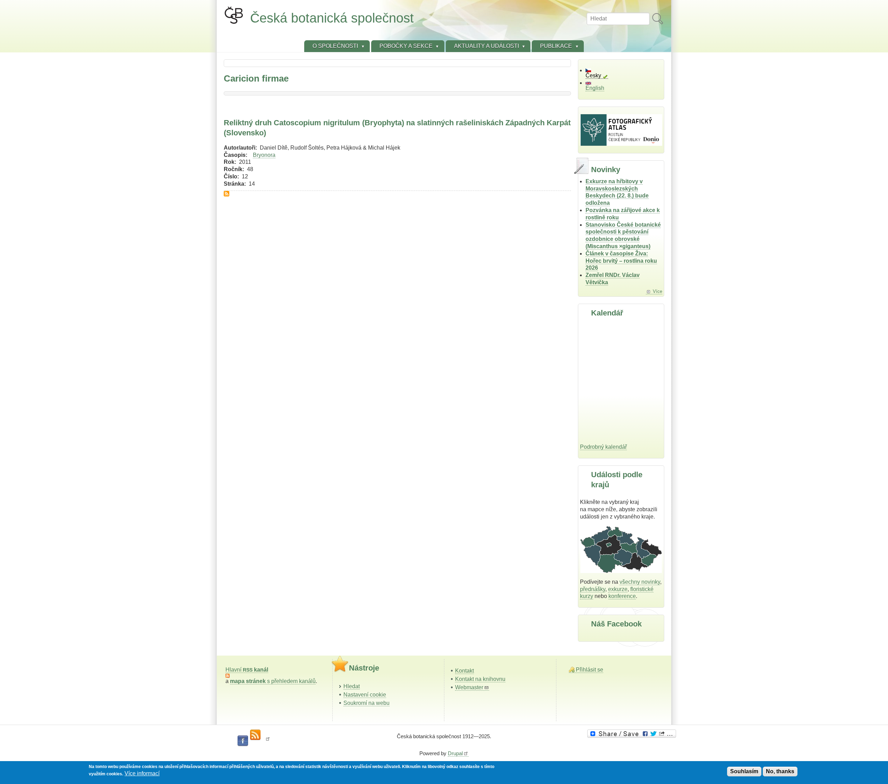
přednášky (592, 589)
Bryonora (264, 155)
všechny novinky (640, 582)
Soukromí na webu (366, 703)
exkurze (617, 589)
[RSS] (255, 735)
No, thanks (780, 771)
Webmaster (469, 687)
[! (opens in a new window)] (267, 741)
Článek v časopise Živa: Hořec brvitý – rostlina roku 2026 (621, 261)
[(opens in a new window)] (632, 734)
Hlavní (246, 670)
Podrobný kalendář (603, 447)
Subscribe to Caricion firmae (226, 193)
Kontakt (464, 671)
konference (622, 596)
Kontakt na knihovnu (480, 679)
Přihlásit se (589, 670)
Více (657, 291)
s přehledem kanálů (273, 681)
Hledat (351, 686)
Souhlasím (744, 771)
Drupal (455, 753)
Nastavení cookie (364, 695)
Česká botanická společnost (332, 17)
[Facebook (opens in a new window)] (242, 741)
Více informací (142, 773)
